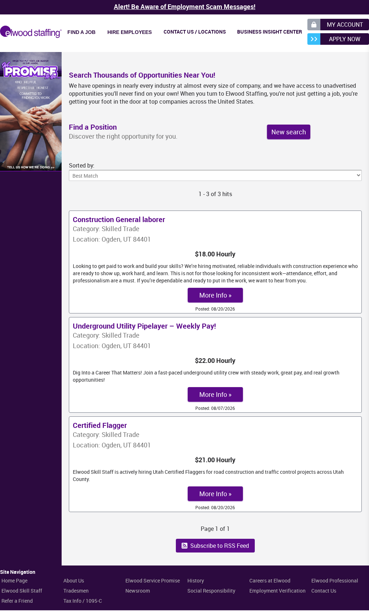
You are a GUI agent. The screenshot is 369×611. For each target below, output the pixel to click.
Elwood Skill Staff (21, 590)
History (195, 580)
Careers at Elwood (269, 580)
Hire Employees (129, 32)
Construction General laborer (119, 219)
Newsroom (137, 590)
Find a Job (81, 32)
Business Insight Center (269, 31)
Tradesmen (76, 590)
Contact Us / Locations (195, 31)
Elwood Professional (334, 580)
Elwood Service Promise (152, 580)
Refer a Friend (17, 600)
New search (288, 131)
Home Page (14, 580)
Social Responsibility (211, 590)
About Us (73, 580)
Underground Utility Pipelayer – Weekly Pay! (144, 326)
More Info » (215, 295)
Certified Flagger (100, 425)
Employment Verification (277, 590)
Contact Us (323, 590)
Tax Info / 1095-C (82, 600)
